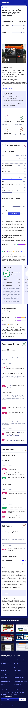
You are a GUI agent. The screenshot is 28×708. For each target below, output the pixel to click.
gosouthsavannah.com (20, 667)
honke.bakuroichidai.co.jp (20, 660)
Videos (3, 690)
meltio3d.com (17, 684)
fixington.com (4, 677)
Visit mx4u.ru (6, 88)
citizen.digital (17, 670)
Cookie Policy (13, 694)
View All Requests (14, 213)
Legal (21, 690)
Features (8, 690)
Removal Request (19, 692)
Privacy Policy (4, 694)
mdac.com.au (4, 684)
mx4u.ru (4, 7)
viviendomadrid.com (6, 660)
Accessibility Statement (7, 692)
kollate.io (3, 670)
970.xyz (16, 663)
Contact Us (15, 690)
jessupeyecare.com (6, 663)
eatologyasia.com (5, 674)
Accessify (7, 3)
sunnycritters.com (6, 667)
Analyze (23, 699)
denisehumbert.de (5, 681)
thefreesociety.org (18, 677)
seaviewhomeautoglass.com (20, 681)
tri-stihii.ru (17, 674)
